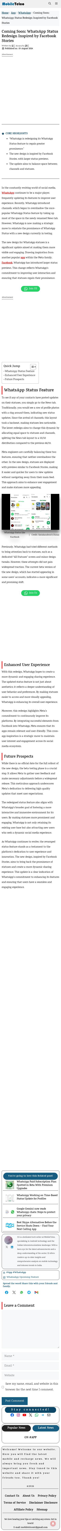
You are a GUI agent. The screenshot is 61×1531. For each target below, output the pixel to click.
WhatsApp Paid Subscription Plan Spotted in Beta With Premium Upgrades (36, 1185)
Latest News (46, 1428)
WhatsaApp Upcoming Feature (23, 1277)
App (13, 13)
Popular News (16, 1428)
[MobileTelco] (13, 4)
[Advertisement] (30, 87)
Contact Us (12, 1496)
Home (5, 13)
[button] (49, 4)
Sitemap (42, 1510)
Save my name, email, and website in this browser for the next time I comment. (31, 1387)
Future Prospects (14, 380)
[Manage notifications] (53, 1523)
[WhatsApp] (30, 289)
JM (26, 46)
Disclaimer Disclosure (43, 1503)
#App (33, 1437)
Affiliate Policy (23, 1510)
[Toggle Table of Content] (31, 367)
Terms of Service (15, 1503)
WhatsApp (24, 13)
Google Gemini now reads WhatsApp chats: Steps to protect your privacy (36, 1213)
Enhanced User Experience (20, 376)
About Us (28, 1496)
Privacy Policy (47, 1496)
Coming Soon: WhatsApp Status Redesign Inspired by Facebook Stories (30, 36)
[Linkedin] (13, 1247)
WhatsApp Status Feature (19, 371)
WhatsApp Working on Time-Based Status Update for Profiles (37, 1197)
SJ (13, 46)
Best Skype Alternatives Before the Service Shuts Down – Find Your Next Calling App (36, 1226)
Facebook (7, 263)
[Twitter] (7, 1247)
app (23, 258)
